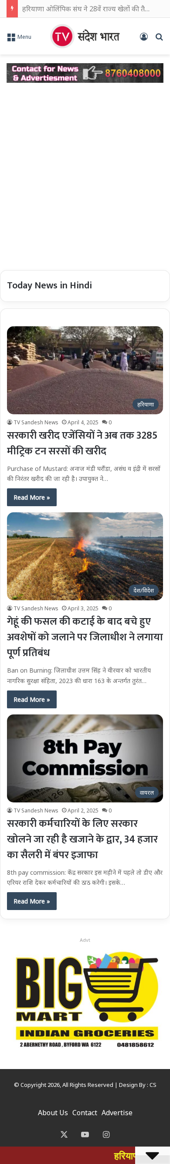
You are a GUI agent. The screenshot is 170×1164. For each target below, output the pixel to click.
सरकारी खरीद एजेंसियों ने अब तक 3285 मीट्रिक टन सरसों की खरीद (82, 443)
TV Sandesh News (36, 422)
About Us (53, 1112)
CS (153, 1085)
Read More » (32, 497)
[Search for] (159, 39)
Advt (85, 940)
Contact (84, 1112)
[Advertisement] (85, 176)
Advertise (117, 1112)
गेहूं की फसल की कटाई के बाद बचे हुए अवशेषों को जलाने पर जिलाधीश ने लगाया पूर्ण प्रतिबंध (85, 637)
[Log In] (143, 39)
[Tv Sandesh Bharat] (85, 36)
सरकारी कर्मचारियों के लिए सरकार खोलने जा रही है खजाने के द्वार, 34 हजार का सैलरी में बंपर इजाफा (82, 839)
